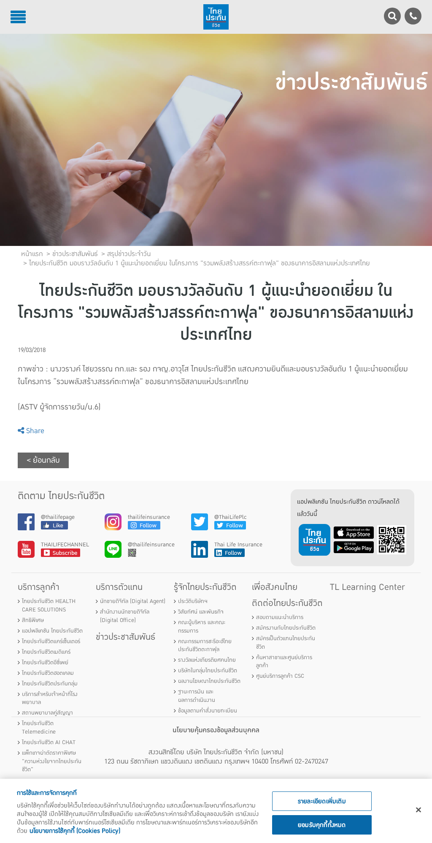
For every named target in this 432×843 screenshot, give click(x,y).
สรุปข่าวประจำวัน (129, 253)
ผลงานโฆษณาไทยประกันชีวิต (209, 681)
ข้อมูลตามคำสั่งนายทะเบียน (207, 710)
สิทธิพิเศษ (33, 620)
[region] (216, 811)
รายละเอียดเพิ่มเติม (322, 801)
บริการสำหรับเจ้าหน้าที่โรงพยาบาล (50, 698)
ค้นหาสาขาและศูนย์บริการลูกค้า (284, 662)
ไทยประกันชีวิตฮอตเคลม (48, 673)
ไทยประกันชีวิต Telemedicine (39, 728)
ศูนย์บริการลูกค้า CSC (280, 676)
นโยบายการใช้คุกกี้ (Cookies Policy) (75, 831)
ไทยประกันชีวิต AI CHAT (49, 742)
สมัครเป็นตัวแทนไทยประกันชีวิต (285, 643)
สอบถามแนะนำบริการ (279, 617)
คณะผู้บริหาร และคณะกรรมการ (201, 627)
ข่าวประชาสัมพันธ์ (125, 637)
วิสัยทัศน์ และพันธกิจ (201, 612)
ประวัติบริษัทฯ (193, 601)
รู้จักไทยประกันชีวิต (205, 587)
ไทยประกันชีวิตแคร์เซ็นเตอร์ (51, 641)
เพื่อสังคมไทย (274, 587)
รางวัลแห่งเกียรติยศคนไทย (207, 660)
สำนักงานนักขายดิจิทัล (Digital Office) (124, 616)
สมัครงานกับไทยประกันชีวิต (286, 628)
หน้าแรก (32, 253)
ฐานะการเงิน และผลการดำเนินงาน (196, 696)
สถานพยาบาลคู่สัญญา (47, 713)
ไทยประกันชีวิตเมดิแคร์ (46, 652)
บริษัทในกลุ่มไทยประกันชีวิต (207, 670)
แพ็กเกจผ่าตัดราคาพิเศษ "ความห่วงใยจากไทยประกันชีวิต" (51, 761)
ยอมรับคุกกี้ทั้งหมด (322, 825)
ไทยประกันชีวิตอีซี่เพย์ (45, 662)
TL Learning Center (367, 587)
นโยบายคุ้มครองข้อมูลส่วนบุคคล (216, 730)
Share (34, 431)
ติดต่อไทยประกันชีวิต (287, 603)
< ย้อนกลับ (43, 460)
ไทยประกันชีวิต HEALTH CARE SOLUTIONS (49, 605)
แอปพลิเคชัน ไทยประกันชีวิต (52, 631)
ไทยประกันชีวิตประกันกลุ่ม (50, 683)
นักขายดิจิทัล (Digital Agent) (132, 601)
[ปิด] (418, 810)
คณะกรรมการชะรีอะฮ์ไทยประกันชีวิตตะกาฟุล (205, 646)
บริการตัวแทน (119, 587)
